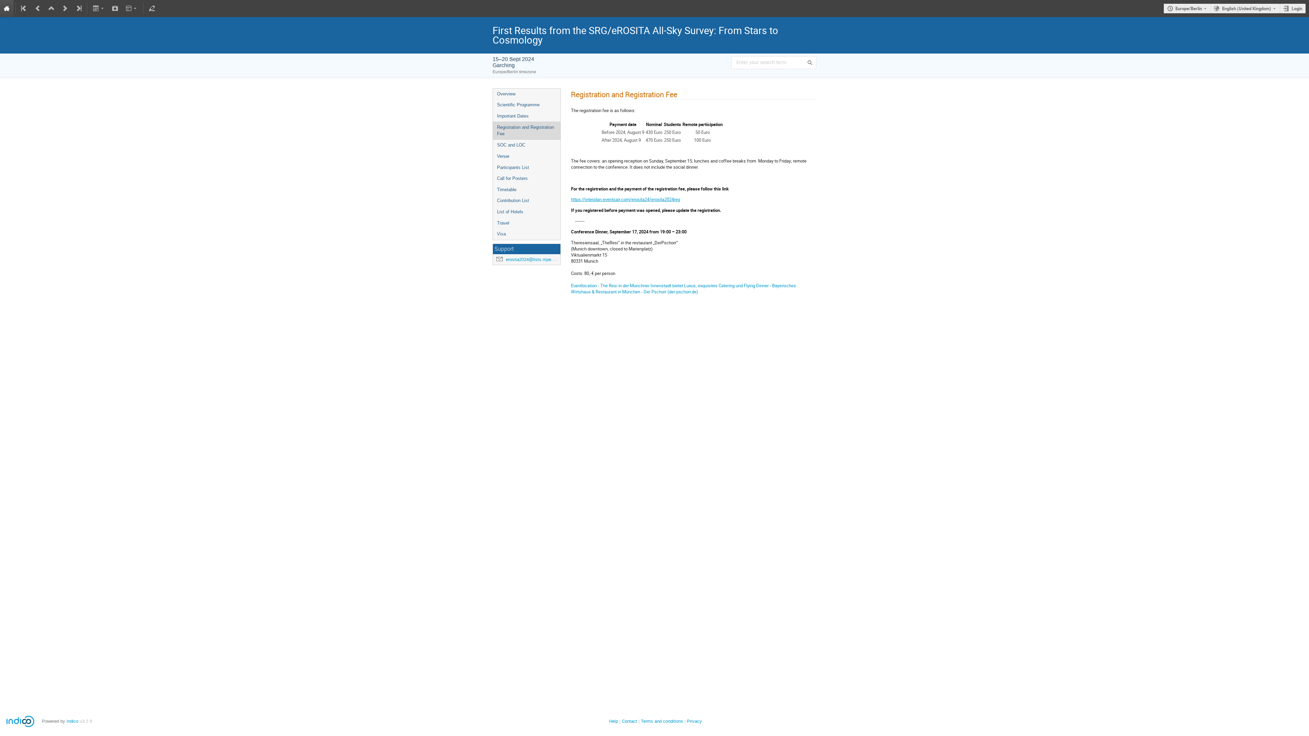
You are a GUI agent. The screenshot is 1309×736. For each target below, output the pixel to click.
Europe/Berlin (1188, 8)
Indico (72, 721)
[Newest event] (78, 8)
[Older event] (38, 8)
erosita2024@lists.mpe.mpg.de (536, 259)
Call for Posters (512, 178)
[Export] (98, 8)
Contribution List (513, 200)
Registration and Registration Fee (525, 130)
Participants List (513, 167)
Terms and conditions (662, 721)
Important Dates (513, 116)
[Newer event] (65, 8)
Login (1297, 8)
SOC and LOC (511, 145)
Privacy (694, 721)
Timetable (506, 189)
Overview (506, 93)
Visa (501, 233)
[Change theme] (131, 8)
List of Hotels (510, 211)
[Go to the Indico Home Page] (7, 8)
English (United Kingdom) (1246, 8)
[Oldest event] (24, 8)
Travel (503, 223)
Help (613, 721)
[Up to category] (51, 8)
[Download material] (115, 8)
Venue (503, 156)
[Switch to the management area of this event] (152, 8)
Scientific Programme (518, 104)
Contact (629, 721)
